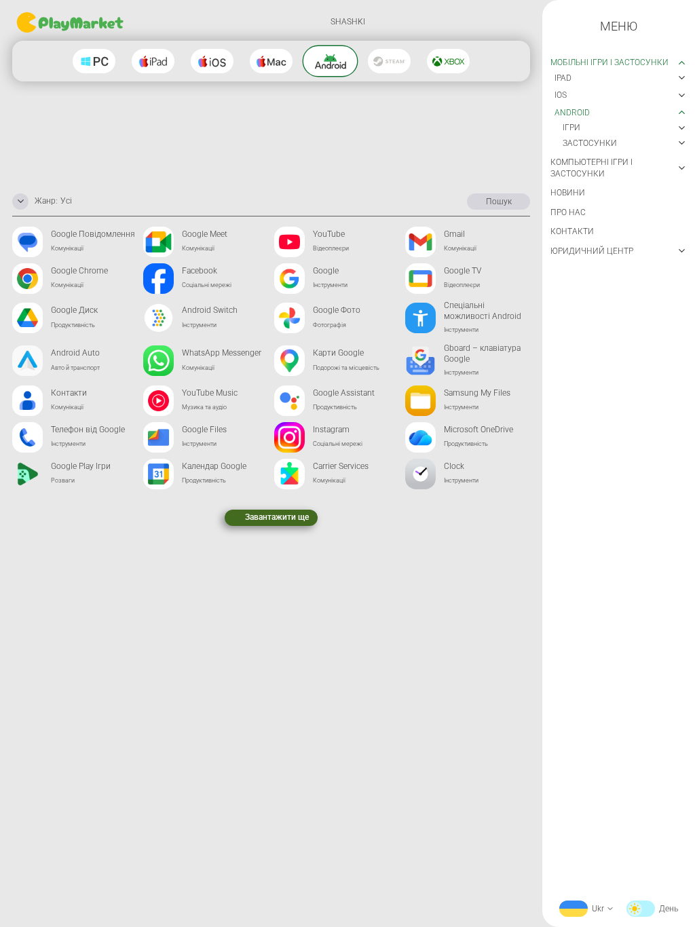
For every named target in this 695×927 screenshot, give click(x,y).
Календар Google (214, 466)
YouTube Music (210, 393)
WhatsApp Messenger (221, 353)
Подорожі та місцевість (346, 367)
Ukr (598, 908)
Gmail (454, 234)
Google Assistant (344, 393)
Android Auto (75, 353)
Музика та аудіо (204, 407)
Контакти (69, 393)
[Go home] (71, 22)
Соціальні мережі (206, 285)
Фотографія (329, 325)
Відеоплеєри (331, 248)
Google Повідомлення (93, 234)
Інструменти (330, 285)
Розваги (63, 480)
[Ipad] (153, 61)
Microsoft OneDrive (478, 429)
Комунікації (67, 248)
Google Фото (336, 310)
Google (326, 271)
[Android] (330, 61)
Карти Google (338, 353)
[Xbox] (448, 61)
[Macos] (271, 61)
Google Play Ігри (81, 466)
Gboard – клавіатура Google (482, 353)
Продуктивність (73, 325)
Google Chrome (79, 271)
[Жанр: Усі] (20, 201)
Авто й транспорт (75, 367)
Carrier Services (341, 466)
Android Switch (210, 310)
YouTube (329, 234)
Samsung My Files (477, 393)
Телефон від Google (88, 429)
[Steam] (389, 61)
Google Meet (204, 234)
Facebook (199, 271)
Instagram (331, 429)
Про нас (568, 212)
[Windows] (94, 61)
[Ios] (212, 61)
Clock (454, 466)
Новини (567, 192)
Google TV (462, 271)
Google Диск (74, 310)
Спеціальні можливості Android (482, 311)
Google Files (204, 429)
